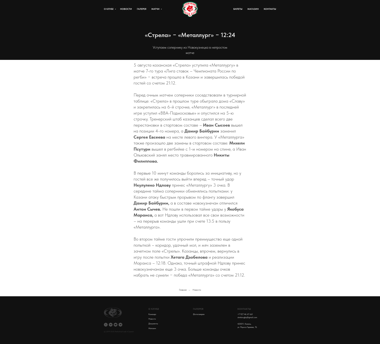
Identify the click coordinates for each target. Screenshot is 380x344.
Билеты (237, 9)
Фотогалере (198, 314)
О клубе (109, 9)
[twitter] (106, 325)
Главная (183, 289)
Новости (126, 9)
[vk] (111, 325)
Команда (152, 314)
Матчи (155, 9)
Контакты (270, 9)
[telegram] (120, 325)
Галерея (141, 9)
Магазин (253, 9)
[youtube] (115, 325)
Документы (153, 323)
